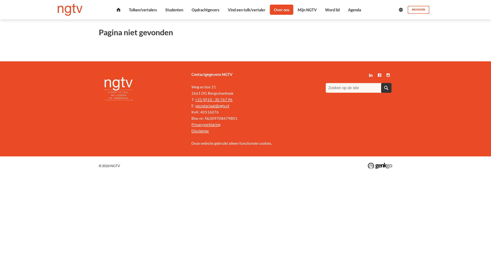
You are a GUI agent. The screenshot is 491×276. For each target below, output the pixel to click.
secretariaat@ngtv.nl (212, 105)
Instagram (388, 75)
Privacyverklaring (205, 124)
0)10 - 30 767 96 (218, 99)
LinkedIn (371, 75)
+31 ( (199, 99)
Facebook (379, 75)
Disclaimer (200, 130)
